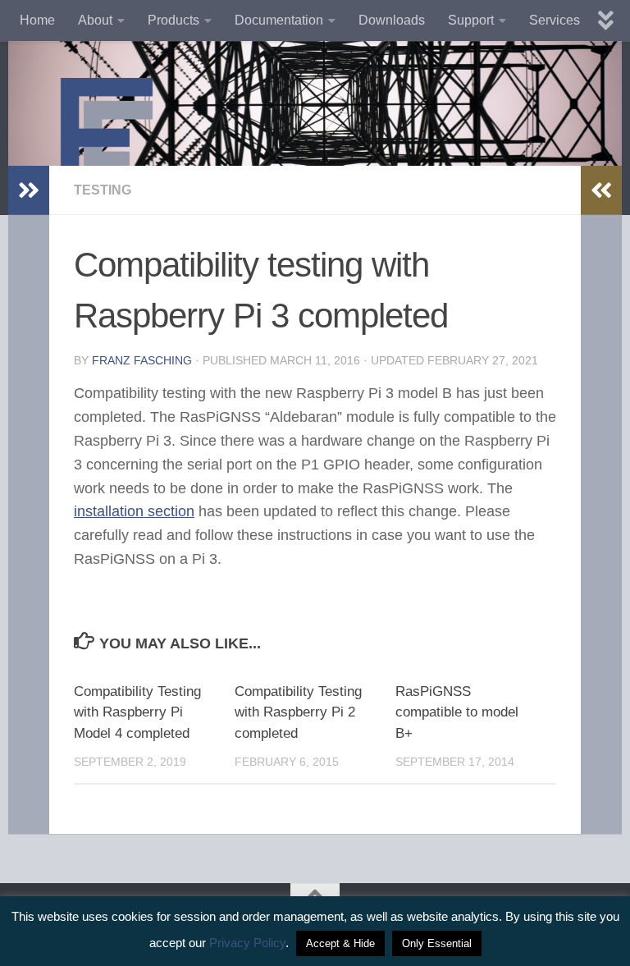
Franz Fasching (142, 360)
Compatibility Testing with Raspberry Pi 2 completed (298, 712)
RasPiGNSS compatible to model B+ (456, 712)
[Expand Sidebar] (28, 190)
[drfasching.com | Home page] (106, 148)
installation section (134, 511)
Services (554, 20)
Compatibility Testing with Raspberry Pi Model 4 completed (137, 712)
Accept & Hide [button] (340, 943)
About (95, 20)
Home (37, 20)
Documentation (279, 20)
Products (173, 20)
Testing (102, 190)
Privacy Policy (247, 943)
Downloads (391, 20)
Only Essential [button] (437, 943)
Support (471, 20)
